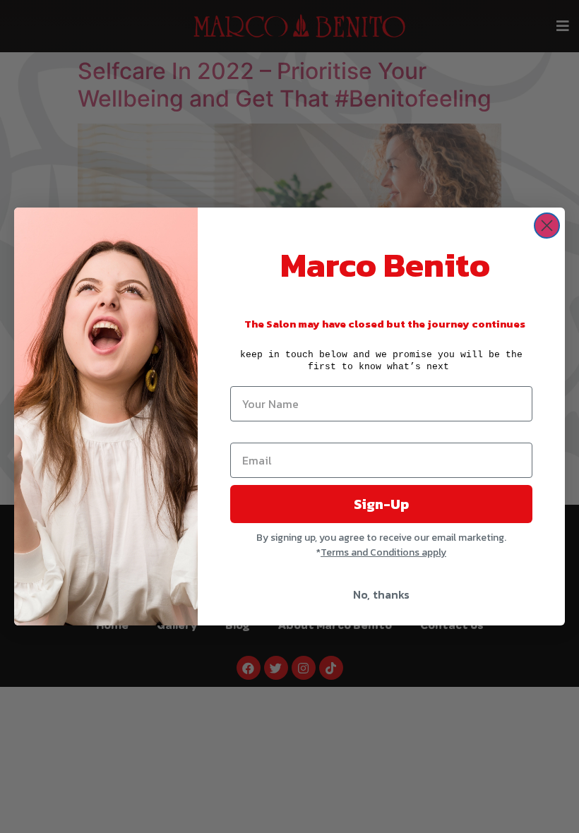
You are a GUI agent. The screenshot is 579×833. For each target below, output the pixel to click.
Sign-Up (381, 504)
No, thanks (381, 594)
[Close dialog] (547, 225)
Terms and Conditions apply (383, 552)
